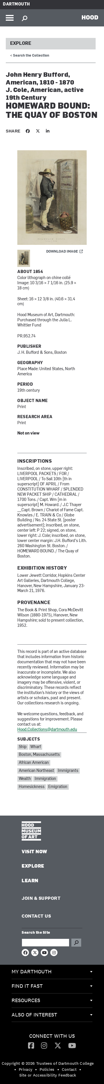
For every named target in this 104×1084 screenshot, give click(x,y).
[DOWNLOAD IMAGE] (52, 197)
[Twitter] (57, 1045)
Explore (20, 43)
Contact (69, 1069)
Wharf (35, 747)
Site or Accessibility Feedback (47, 1075)
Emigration (57, 787)
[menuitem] (52, 972)
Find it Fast (27, 986)
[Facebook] (31, 1045)
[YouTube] (72, 1045)
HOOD (90, 17)
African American (34, 763)
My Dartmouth (32, 971)
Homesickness (31, 787)
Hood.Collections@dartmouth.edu (47, 730)
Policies (47, 1069)
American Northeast (36, 771)
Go (76, 943)
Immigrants (68, 771)
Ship (23, 747)
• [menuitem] (15, 1069)
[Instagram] (44, 1045)
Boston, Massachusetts (39, 755)
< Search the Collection (29, 55)
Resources (26, 1000)
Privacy (25, 1069)
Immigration (45, 779)
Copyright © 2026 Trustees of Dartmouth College (48, 1063)
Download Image (62, 251)
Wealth (25, 779)
